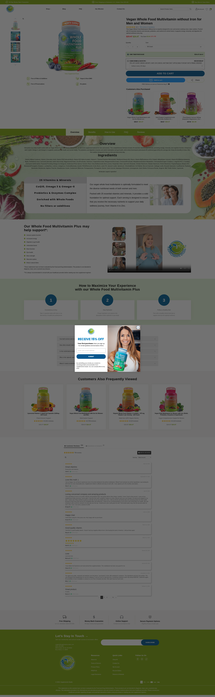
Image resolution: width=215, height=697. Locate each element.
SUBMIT (91, 356)
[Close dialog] (138, 327)
